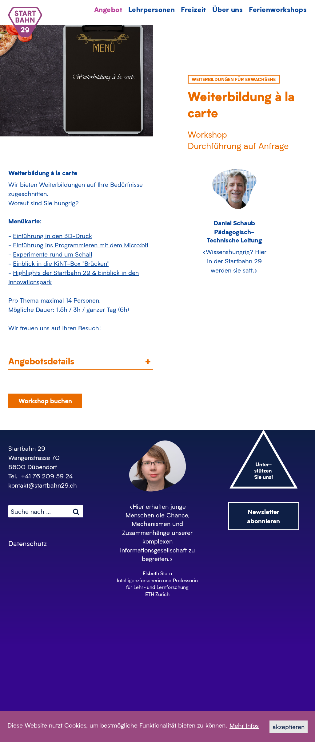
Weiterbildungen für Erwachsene (234, 79)
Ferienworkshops (278, 9)
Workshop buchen (45, 400)
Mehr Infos (244, 725)
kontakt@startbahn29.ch (42, 485)
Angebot (108, 9)
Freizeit (193, 9)
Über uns (227, 9)
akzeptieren (289, 727)
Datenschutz (27, 543)
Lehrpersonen (151, 9)
